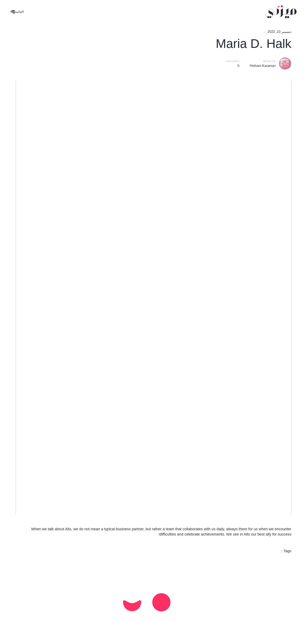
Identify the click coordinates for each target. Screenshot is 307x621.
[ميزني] (281, 11)
